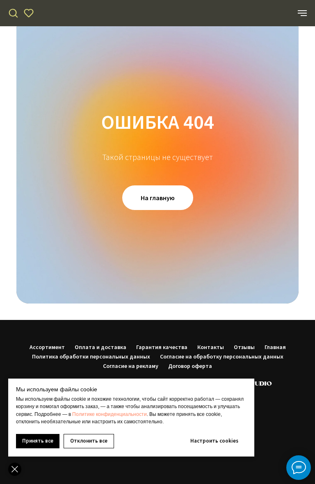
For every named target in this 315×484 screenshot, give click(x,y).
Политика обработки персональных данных (91, 356)
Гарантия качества (161, 347)
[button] (13, 13)
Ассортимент (47, 347)
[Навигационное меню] (302, 13)
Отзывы (244, 347)
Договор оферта (190, 366)
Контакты (210, 347)
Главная (275, 347)
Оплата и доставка (100, 347)
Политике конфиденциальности (109, 414)
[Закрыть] (14, 469)
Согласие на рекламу (130, 366)
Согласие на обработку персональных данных (221, 356)
